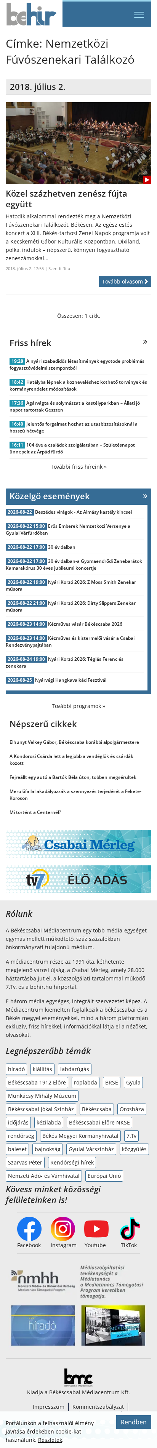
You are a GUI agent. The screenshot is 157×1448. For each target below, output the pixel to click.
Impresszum (48, 1406)
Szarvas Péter (25, 1162)
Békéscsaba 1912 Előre (37, 1082)
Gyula (133, 1082)
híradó (16, 1069)
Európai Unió (104, 1175)
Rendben (134, 1422)
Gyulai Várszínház (91, 1149)
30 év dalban (61, 547)
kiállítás (42, 1069)
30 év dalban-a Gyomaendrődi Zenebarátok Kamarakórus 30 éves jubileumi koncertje (74, 564)
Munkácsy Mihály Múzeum (42, 1095)
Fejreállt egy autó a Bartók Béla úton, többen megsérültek (73, 777)
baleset (17, 1149)
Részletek (50, 1439)
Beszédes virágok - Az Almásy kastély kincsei (83, 512)
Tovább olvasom (123, 281)
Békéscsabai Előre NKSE (99, 1122)
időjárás (18, 1122)
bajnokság (48, 1149)
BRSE (111, 1082)
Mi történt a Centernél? (35, 812)
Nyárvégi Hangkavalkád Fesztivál (70, 680)
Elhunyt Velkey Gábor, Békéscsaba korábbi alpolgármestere (74, 742)
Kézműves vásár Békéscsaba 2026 (85, 624)
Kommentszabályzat (98, 1406)
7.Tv (131, 1135)
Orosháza (132, 1109)
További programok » (78, 706)
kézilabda (49, 1122)
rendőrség (21, 1135)
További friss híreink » (79, 466)
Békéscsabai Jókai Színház (41, 1109)
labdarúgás (74, 1069)
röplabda (85, 1082)
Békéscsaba (97, 1109)
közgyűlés (134, 1149)
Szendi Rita (59, 268)
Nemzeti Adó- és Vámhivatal (44, 1175)
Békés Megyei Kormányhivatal (80, 1135)
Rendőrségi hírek (72, 1162)
